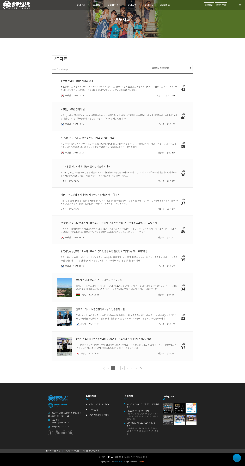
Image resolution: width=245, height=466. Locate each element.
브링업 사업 (131, 5)
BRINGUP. (118, 461)
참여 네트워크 (114, 5)
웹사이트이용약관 (53, 450)
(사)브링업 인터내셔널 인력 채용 (138, 411)
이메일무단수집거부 (91, 450)
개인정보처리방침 (72, 450)
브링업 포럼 (221, 5)
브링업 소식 (148, 5)
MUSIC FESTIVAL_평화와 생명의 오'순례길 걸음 (143, 405)
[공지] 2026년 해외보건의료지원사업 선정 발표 (142, 424)
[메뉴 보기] (237, 458)
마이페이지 (165, 5)
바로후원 (209, 5)
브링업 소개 (80, 5)
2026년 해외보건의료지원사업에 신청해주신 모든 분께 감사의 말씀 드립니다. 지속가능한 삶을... (142, 431)
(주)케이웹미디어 (119, 457)
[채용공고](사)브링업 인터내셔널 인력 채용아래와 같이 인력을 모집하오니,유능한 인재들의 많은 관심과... (142, 416)
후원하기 (97, 5)
